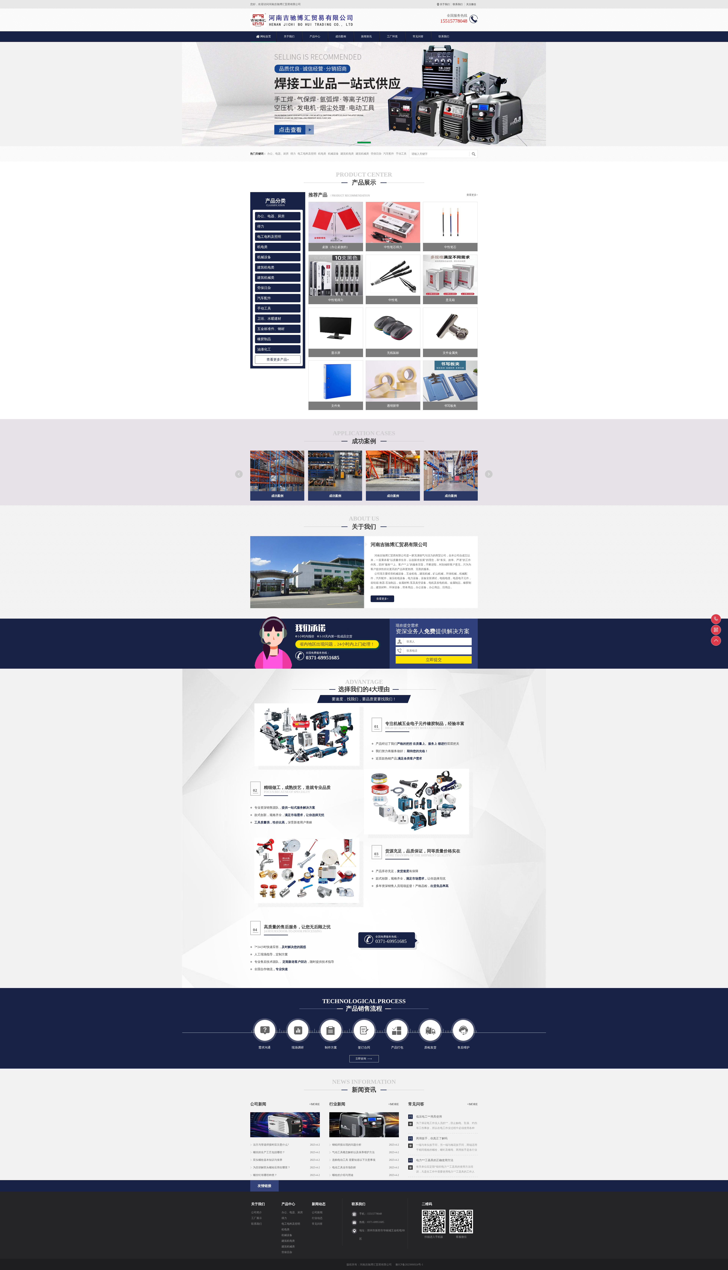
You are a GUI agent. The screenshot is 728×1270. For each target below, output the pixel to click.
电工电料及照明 (307, 153)
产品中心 (315, 36)
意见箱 (450, 300)
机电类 (322, 153)
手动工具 (401, 153)
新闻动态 (319, 1204)
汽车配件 (388, 153)
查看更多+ (472, 194)
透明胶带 (393, 405)
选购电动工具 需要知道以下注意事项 (353, 1159)
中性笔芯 (450, 247)
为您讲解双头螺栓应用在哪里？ (271, 1167)
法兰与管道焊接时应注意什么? (271, 1144)
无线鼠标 (393, 352)
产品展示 (364, 182)
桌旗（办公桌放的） (335, 247)
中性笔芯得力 (393, 247)
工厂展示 (256, 1218)
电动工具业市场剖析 (344, 1167)
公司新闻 (317, 1212)
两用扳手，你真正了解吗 (431, 1138)
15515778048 (716, 619)
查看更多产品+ (278, 359)
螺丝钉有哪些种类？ (265, 1175)
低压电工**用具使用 (429, 1116)
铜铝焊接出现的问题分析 (346, 1144)
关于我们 (445, 4)
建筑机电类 (347, 153)
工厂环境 (392, 36)
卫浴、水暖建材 (269, 318)
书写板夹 (450, 405)
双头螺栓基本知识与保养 (267, 1159)
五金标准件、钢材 (271, 329)
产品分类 (275, 202)
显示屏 (335, 352)
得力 (293, 153)
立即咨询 (360, 1058)
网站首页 (265, 36)
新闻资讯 (366, 36)
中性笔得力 (335, 300)
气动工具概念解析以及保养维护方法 (353, 1152)
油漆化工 (264, 349)
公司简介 (256, 1212)
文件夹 (335, 405)
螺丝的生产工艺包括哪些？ (269, 1152)
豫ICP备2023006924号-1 (409, 1264)
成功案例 (340, 36)
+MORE (314, 1104)
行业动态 (317, 1218)
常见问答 (418, 36)
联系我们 (458, 4)
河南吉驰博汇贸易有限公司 (399, 544)
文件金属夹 (450, 352)
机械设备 (333, 153)
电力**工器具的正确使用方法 (434, 1160)
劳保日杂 (376, 153)
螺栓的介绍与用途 (342, 1175)
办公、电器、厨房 (278, 153)
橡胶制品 (264, 339)
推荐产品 (317, 194)
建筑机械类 (362, 153)
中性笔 (393, 300)
